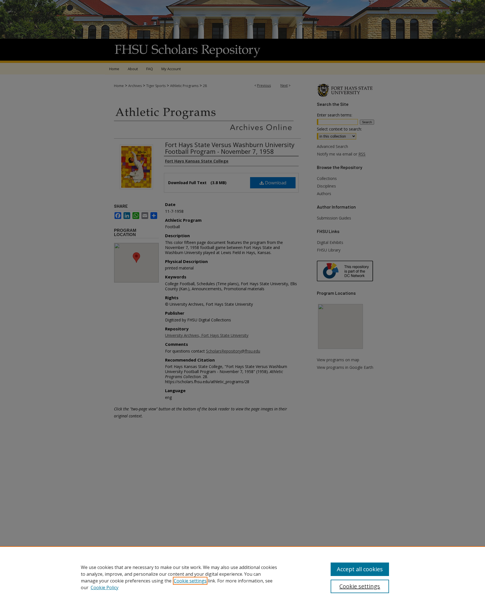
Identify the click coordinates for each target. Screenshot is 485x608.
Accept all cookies (360, 569)
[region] (242, 577)
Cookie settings (190, 581)
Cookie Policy (104, 587)
